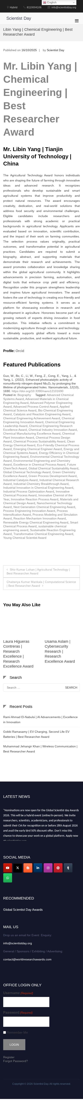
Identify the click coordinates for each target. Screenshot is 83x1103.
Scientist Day (18, 18)
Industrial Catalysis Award (20, 480)
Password (18, 1012)
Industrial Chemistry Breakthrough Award (41, 484)
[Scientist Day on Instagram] (48, 868)
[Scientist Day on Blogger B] (27, 868)
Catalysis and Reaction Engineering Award (41, 414)
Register (8, 1057)
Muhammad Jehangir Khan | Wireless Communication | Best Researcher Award (40, 749)
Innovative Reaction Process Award (34, 499)
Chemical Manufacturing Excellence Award (31, 433)
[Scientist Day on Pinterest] (58, 868)
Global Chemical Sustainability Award (53, 468)
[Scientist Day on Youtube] (7, 868)
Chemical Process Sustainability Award (39, 441)
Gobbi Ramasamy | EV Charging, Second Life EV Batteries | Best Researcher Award (36, 734)
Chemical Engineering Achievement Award (31, 418)
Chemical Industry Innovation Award (53, 429)
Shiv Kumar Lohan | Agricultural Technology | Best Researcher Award (38, 571)
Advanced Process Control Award (35, 406)
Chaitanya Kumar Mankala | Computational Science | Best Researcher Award (41, 583)
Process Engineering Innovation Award (29, 510)
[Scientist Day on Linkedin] (37, 868)
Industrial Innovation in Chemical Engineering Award (38, 487)
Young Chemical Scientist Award (24, 537)
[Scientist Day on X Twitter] (17, 868)
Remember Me (17, 1032)
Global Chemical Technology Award (27, 472)
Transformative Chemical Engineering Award (43, 534)
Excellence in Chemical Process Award (39, 464)
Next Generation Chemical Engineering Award (44, 507)
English (51, 2)
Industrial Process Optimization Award (28, 491)
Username (18, 993)
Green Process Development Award (53, 476)
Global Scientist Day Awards (23, 909)
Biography (24, 395)
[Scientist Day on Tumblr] (68, 868)
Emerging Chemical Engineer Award (37, 449)
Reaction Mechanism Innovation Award (39, 518)
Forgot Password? (15, 1061)
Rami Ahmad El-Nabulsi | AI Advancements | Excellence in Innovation (40, 719)
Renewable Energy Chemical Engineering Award (35, 522)
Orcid (20, 351)
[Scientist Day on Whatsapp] (7, 878)
